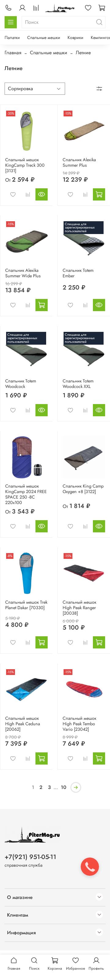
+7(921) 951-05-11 (30, 856)
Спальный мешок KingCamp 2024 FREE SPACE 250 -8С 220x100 (26, 494)
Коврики (75, 37)
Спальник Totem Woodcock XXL (78, 383)
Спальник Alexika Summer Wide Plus (23, 273)
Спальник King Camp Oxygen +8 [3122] (83, 489)
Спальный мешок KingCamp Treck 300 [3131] (25, 165)
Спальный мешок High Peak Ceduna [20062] (22, 723)
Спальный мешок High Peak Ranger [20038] (79, 607)
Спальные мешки (43, 37)
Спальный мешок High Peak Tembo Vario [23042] (79, 723)
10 (63, 787)
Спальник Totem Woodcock (20, 383)
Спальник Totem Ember (78, 273)
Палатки (12, 37)
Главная (13, 52)
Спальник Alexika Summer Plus (79, 162)
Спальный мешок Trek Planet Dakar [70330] (26, 605)
